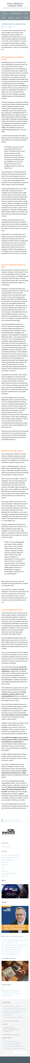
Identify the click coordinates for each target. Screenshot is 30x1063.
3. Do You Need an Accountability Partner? (13, 1046)
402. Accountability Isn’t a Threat (9, 942)
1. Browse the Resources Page (10, 1041)
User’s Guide (5, 876)
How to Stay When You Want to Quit (10, 993)
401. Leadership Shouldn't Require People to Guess (14, 945)
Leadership (5, 820)
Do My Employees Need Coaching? (10, 857)
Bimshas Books (5, 864)
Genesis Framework (19, 1059)
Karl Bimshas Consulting (15, 4)
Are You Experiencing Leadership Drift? (12, 1017)
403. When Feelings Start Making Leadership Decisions (15, 940)
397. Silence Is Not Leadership (9, 954)
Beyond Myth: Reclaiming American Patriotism (14, 1008)
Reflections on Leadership (14, 820)
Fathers (10, 821)
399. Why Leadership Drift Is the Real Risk (12, 949)
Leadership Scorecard (7, 995)
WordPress (26, 1059)
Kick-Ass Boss (5, 862)
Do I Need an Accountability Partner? (11, 855)
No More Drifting (7, 1015)
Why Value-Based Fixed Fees (9, 873)
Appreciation (5, 821)
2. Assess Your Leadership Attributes (12, 1044)
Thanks (19, 821)
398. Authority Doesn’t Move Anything (11, 952)
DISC (3, 869)
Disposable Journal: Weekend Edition (11, 991)
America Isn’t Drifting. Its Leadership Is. (12, 1006)
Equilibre (11, 1059)
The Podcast (19, 936)
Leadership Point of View (8, 860)
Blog (3, 866)
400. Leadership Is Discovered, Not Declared (13, 947)
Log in (15, 1060)
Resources (4, 871)
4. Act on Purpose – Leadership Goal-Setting (14, 1048)
